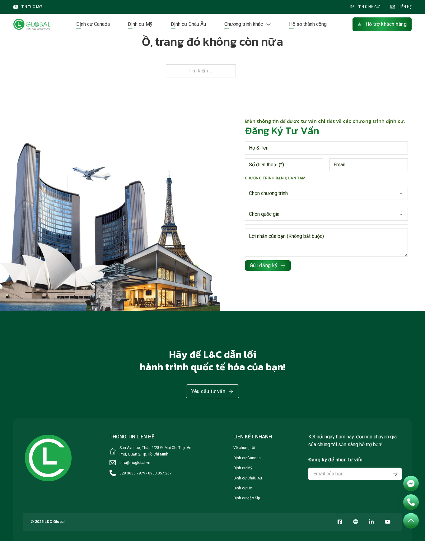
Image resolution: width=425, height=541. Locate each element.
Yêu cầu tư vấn (208, 391)
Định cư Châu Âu (188, 24)
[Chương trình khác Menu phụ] (268, 24)
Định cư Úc (242, 488)
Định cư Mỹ (140, 24)
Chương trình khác (243, 24)
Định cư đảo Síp (246, 498)
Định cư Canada (93, 24)
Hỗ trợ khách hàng (386, 24)
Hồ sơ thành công (308, 24)
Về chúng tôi (244, 448)
